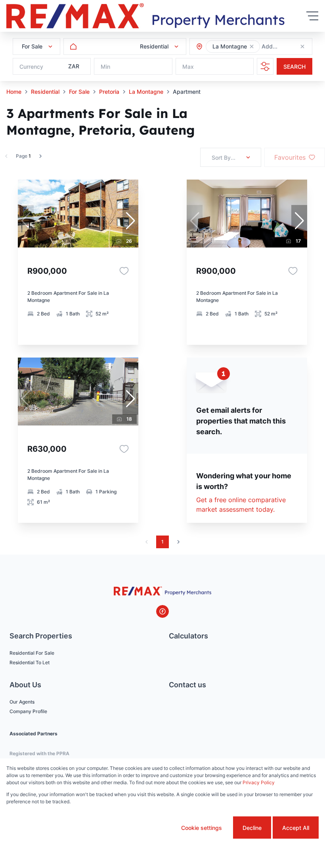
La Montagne (146, 91)
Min (105, 66)
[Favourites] (124, 271)
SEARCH (294, 66)
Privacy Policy (259, 782)
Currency (31, 66)
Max (188, 66)
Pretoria (109, 91)
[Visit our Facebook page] (162, 611)
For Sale (79, 91)
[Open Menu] (312, 16)
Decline (252, 827)
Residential (45, 91)
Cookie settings (201, 827)
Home (13, 91)
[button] (252, 46)
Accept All (295, 827)
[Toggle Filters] (265, 66)
